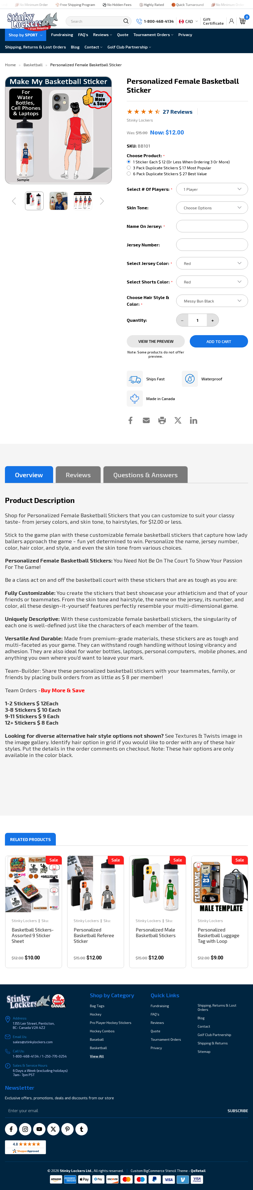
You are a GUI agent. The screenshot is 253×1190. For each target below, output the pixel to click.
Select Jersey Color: (149, 263)
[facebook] (11, 1129)
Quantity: (137, 320)
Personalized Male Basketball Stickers (156, 932)
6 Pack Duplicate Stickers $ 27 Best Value (170, 173)
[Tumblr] (81, 1129)
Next (103, 201)
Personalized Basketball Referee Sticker (94, 935)
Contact (92, 46)
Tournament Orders (152, 34)
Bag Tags (97, 1006)
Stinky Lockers (24, 920)
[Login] (231, 21)
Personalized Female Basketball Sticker (86, 64)
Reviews (101, 34)
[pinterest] (67, 1129)
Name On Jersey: (146, 226)
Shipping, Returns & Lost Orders (35, 46)
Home (10, 64)
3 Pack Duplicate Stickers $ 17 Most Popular (172, 167)
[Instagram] (25, 1129)
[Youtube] (39, 1129)
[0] (242, 21)
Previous (14, 201)
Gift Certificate (213, 21)
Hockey (95, 1014)
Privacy (185, 34)
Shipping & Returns (213, 1043)
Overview (29, 474)
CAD (189, 21)
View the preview (155, 341)
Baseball (97, 1039)
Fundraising (62, 34)
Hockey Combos (102, 1031)
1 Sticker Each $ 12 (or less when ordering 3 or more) (181, 161)
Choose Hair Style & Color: (148, 301)
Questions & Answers (145, 474)
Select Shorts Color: (150, 281)
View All (97, 1056)
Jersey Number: (143, 244)
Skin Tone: (137, 207)
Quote (122, 34)
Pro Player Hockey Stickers (110, 1022)
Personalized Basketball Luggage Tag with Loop (218, 935)
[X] (53, 1129)
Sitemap (204, 1051)
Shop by (23, 34)
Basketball (32, 64)
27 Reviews (177, 111)
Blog (75, 46)
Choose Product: (146, 155)
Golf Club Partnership (128, 46)
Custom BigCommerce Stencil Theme (159, 1170)
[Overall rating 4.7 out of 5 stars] (143, 112)
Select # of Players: (149, 189)
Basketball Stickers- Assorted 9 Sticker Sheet (33, 935)
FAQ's (83, 34)
